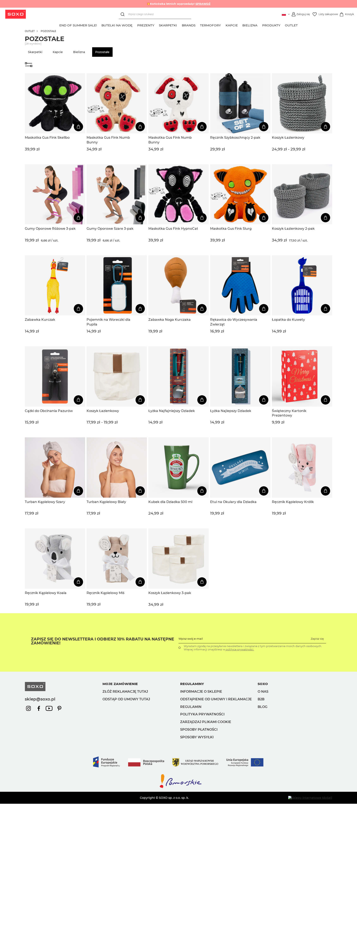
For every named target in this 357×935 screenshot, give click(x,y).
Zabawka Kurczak (40, 320)
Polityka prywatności (202, 714)
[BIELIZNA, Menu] (260, 24)
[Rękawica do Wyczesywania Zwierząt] (240, 285)
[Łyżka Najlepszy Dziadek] (240, 376)
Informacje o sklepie (201, 692)
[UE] (178, 771)
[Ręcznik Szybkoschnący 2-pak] (240, 103)
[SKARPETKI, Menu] (179, 24)
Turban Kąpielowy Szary (45, 502)
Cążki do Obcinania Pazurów (49, 411)
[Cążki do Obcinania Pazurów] (55, 376)
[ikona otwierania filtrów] (28, 65)
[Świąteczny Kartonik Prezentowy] (302, 376)
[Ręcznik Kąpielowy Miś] (117, 558)
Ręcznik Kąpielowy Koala (46, 593)
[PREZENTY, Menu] (157, 24)
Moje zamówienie (120, 684)
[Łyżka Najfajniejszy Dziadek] (178, 376)
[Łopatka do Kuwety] (302, 285)
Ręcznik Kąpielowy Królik (293, 502)
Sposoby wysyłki (197, 737)
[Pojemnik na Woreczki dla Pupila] (117, 285)
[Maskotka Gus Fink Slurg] (240, 194)
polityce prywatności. (239, 649)
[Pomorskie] (178, 788)
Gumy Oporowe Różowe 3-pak (50, 229)
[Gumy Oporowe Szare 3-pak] (117, 194)
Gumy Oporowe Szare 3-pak (110, 229)
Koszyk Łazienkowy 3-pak (169, 593)
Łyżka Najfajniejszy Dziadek (171, 411)
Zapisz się (317, 638)
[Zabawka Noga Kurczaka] (178, 285)
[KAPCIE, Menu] (240, 24)
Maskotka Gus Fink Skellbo (47, 138)
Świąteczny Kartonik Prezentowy (289, 413)
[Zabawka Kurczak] (55, 285)
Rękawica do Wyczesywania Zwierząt (233, 322)
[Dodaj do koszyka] (78, 126)
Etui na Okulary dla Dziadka (233, 502)
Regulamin (190, 707)
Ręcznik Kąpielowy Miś (105, 593)
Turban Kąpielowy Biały (106, 502)
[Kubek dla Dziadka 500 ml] (178, 467)
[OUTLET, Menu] (300, 24)
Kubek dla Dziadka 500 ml (170, 502)
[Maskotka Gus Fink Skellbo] (55, 103)
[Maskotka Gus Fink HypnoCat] (178, 194)
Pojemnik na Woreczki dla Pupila (108, 322)
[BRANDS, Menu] (198, 24)
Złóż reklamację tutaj (125, 692)
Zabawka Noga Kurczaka (169, 320)
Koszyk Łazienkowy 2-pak (293, 229)
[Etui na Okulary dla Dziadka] (240, 467)
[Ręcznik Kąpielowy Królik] (302, 467)
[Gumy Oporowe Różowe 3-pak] (55, 194)
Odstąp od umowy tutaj (126, 699)
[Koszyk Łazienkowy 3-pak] (178, 558)
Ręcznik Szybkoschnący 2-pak (235, 138)
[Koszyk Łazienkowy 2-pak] (302, 194)
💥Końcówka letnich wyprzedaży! (179, 3)
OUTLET (30, 31)
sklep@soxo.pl (40, 699)
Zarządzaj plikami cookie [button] (205, 722)
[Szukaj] (123, 14)
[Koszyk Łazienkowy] (302, 103)
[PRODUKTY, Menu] (283, 24)
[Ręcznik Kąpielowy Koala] (55, 558)
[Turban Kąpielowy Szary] (55, 467)
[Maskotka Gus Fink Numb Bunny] (117, 103)
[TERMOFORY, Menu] (223, 24)
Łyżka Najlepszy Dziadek (230, 411)
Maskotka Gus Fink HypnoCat (173, 229)
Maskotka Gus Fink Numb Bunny (108, 140)
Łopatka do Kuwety (288, 320)
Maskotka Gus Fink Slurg (231, 229)
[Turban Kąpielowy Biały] (117, 467)
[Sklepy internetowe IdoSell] (310, 798)
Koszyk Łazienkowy (288, 138)
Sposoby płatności (199, 729)
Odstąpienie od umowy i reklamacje (216, 699)
